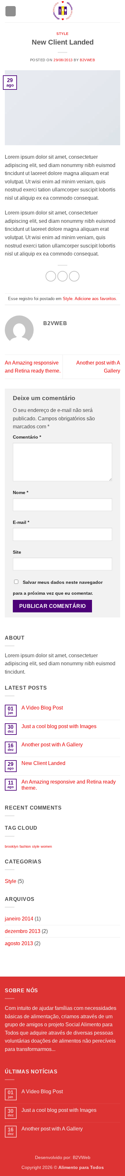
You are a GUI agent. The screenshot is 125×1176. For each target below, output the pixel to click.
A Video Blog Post (42, 707)
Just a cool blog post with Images (58, 726)
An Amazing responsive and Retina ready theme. (68, 785)
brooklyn (11, 846)
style (35, 846)
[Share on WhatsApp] (51, 276)
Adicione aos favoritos (95, 298)
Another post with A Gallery (52, 744)
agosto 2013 (19, 943)
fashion (25, 846)
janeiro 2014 (19, 918)
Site (17, 552)
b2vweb (87, 60)
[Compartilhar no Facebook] (62, 276)
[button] (10, 11)
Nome (20, 492)
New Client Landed (43, 763)
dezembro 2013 (22, 931)
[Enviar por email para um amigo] (74, 276)
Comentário (27, 437)
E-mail (21, 522)
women (46, 846)
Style (62, 34)
